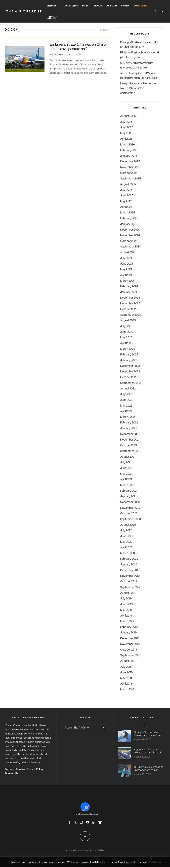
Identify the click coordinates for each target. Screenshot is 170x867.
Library (51, 6)
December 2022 (130, 366)
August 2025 (128, 184)
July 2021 (125, 462)
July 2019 (126, 598)
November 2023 (130, 303)
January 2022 (128, 428)
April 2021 (126, 479)
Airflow (111, 6)
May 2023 (126, 337)
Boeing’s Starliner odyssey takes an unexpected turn (148, 733)
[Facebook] (69, 822)
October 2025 (128, 173)
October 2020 (128, 513)
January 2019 (128, 632)
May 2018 (126, 678)
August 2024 (128, 252)
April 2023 (126, 343)
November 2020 (130, 508)
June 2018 (126, 672)
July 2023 (126, 326)
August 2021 (127, 456)
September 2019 (130, 587)
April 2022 (126, 411)
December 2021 (129, 434)
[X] (75, 822)
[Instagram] (81, 822)
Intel (85, 6)
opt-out (119, 862)
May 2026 (126, 133)
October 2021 (128, 445)
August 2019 (127, 593)
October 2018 (128, 649)
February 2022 (129, 422)
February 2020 (129, 558)
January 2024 (128, 292)
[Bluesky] (100, 822)
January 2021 (128, 496)
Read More (155, 862)
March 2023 (127, 348)
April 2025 (126, 207)
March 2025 (127, 212)
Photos (97, 6)
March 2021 (127, 485)
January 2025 (128, 224)
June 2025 (126, 195)
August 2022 (128, 388)
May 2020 (126, 542)
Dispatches (71, 6)
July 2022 (126, 394)
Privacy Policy (35, 769)
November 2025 (130, 167)
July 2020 (126, 530)
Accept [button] (142, 862)
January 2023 (128, 360)
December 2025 (130, 161)
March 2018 (127, 689)
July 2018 (126, 666)
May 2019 (126, 610)
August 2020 (128, 524)
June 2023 (126, 332)
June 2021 (126, 468)
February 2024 (129, 286)
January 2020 (128, 564)
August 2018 (127, 661)
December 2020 (130, 502)
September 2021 (130, 451)
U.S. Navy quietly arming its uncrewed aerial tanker (148, 768)
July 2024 (126, 258)
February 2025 (129, 218)
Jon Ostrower (56, 54)
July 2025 (126, 190)
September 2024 (130, 246)
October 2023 (128, 309)
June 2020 (126, 536)
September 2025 (130, 178)
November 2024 (130, 235)
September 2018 (130, 655)
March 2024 (127, 280)
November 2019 (130, 576)
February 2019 (129, 627)
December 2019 (129, 570)
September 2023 (130, 314)
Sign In (125, 6)
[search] (104, 728)
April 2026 (126, 139)
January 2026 (128, 156)
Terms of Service (15, 769)
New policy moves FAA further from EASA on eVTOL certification (138, 88)
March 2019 (127, 621)
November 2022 (130, 371)
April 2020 (126, 547)
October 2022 (128, 377)
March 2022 (127, 417)
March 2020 (127, 553)
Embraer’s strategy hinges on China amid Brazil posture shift (77, 46)
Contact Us (11, 773)
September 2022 (130, 383)
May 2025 (126, 201)
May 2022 (126, 405)
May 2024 (126, 269)
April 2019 (126, 615)
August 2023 (128, 320)
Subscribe (140, 6)
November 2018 (130, 644)
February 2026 (129, 150)
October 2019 (128, 581)
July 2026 (126, 122)
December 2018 (129, 638)
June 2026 (126, 127)
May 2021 (126, 473)
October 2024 (128, 241)
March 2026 (127, 144)
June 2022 (126, 400)
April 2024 (126, 275)
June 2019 (126, 604)
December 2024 (130, 229)
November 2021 (129, 439)
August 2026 (128, 116)
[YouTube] (87, 822)
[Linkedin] (94, 822)
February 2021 (128, 490)
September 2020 (130, 519)
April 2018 (126, 683)
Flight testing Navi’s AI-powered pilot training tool (147, 751)
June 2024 (126, 263)
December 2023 (130, 297)
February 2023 (129, 354)
